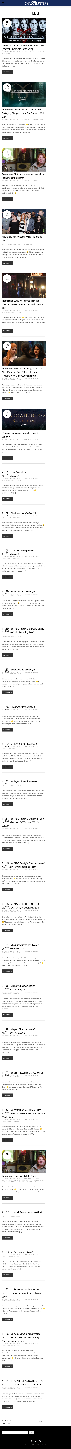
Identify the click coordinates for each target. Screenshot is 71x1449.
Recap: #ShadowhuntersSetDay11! (19, 513)
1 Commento (22, 1181)
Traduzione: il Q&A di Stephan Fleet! (19, 744)
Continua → (7, 72)
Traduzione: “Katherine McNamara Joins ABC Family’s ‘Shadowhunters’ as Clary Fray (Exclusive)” (23, 1114)
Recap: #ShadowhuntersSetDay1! (18, 707)
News (18, 51)
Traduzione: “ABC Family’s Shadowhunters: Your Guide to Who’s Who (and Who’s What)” (23, 822)
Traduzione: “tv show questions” (17, 1252)
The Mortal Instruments (30, 310)
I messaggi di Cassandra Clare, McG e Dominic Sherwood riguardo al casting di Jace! (21, 1293)
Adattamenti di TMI (8, 51)
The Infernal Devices (21, 1180)
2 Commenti (37, 51)
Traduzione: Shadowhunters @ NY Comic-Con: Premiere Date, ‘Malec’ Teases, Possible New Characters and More (22, 372)
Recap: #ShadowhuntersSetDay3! (18, 669)
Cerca (31, 1432)
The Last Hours (35, 1180)
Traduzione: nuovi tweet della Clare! (19, 1176)
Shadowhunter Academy (30, 1178)
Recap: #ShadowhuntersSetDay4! (18, 591)
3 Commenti (26, 180)
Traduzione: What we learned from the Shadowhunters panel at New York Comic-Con (22, 304)
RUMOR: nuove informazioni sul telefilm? (22, 1212)
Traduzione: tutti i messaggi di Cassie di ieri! (23, 1072)
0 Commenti (26, 119)
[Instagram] (40, 1442)
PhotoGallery (27, 51)
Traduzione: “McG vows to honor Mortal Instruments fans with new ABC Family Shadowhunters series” (21, 1337)
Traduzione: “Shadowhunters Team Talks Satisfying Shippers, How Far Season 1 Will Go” (23, 113)
